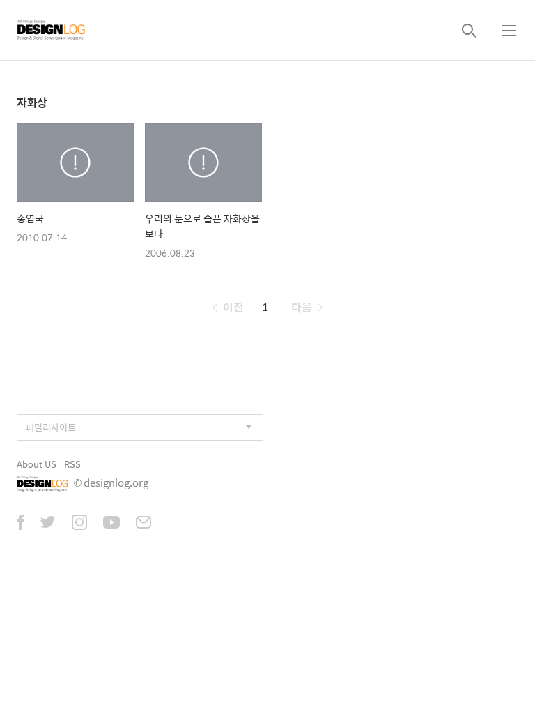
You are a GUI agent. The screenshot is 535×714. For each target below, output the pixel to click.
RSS (72, 464)
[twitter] (48, 524)
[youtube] (111, 524)
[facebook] (20, 524)
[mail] (143, 524)
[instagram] (79, 524)
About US (36, 464)
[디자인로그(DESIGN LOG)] (51, 30)
